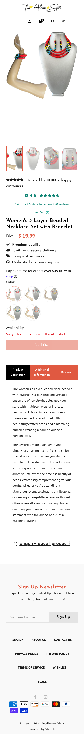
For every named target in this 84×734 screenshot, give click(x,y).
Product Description (17, 372)
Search (17, 640)
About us (39, 640)
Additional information (42, 372)
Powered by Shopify (42, 729)
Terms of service (31, 667)
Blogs (42, 681)
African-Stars (55, 723)
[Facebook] (35, 697)
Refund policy (57, 654)
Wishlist (59, 667)
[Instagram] (45, 697)
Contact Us (63, 640)
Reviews (66, 372)
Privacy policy (26, 654)
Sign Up (63, 617)
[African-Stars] (42, 7)
